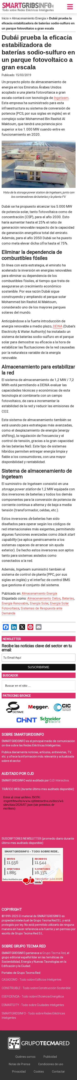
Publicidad (50, 1056)
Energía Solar (39, 603)
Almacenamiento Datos (44, 598)
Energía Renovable (15, 603)
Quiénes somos (25, 1056)
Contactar (58, 1071)
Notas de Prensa (19, 1064)
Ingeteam (61, 98)
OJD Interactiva (59, 780)
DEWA (57, 326)
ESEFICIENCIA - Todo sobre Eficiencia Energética (33, 996)
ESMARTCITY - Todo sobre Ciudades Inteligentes (33, 1005)
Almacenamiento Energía (29, 18)
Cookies (39, 1071)
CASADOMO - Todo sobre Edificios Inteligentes (31, 979)
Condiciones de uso (50, 1064)
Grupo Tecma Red (54, 953)
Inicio (5, 18)
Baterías (68, 598)
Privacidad (19, 1071)
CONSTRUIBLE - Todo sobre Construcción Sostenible (36, 988)
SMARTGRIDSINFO (28, 7)
